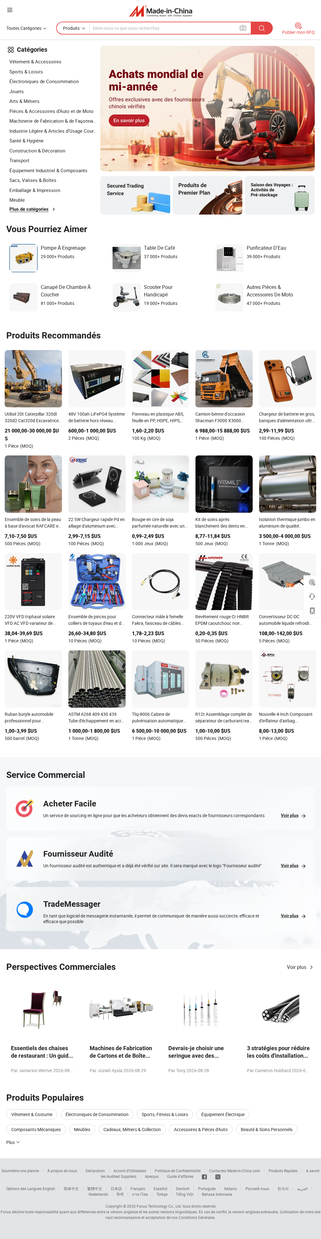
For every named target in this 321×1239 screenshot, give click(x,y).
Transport (19, 160)
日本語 (116, 1188)
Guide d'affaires (180, 1176)
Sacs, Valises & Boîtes (32, 180)
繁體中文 (94, 1188)
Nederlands (98, 1194)
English (49, 1188)
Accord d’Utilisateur (129, 1170)
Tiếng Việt (184, 1194)
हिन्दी (120, 1194)
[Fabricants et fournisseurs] (160, 11)
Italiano (230, 1188)
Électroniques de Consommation (44, 81)
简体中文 (71, 1188)
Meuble (17, 200)
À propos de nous (62, 1170)
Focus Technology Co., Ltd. (159, 1206)
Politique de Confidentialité (178, 1170)
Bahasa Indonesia (217, 1194)
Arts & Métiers (24, 101)
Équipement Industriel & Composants (48, 170)
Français (137, 1188)
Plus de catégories (29, 209)
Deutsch (183, 1188)
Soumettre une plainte (20, 1170)
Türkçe (161, 1194)
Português (207, 1188)
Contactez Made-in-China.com (234, 1170)
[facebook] (204, 1176)
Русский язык (257, 1188)
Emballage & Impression (34, 190)
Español (160, 1188)
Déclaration (95, 1170)
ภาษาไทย (140, 1194)
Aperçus (152, 1176)
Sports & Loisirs (26, 71)
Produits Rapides (283, 1170)
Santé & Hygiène (26, 140)
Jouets (16, 91)
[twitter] (217, 1176)
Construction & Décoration (37, 150)
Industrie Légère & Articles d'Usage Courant (53, 131)
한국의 (283, 1188)
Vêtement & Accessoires (35, 61)
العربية (302, 1188)
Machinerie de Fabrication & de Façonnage (53, 121)
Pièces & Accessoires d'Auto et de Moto (51, 111)
